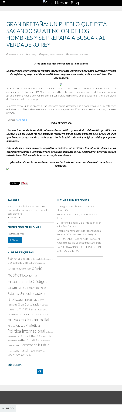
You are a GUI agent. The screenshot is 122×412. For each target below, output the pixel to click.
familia (34, 300)
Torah (25, 350)
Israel (33, 309)
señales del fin (13, 351)
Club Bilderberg (47, 259)
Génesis (44, 305)
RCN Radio (21, 119)
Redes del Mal (28, 336)
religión (35, 340)
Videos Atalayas (17, 355)
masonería (29, 314)
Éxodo (28, 355)
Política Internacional (26, 331)
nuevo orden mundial (28, 319)
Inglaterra (44, 54)
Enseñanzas (18, 287)
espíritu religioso (37, 287)
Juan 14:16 (14, 217)
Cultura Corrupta (36, 262)
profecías (49, 332)
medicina (40, 314)
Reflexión (23, 340)
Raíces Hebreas (14, 336)
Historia (11, 310)
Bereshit (36, 259)
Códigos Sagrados (19, 268)
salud (17, 345)
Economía (29, 275)
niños (46, 314)
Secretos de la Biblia (35, 345)
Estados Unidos (19, 293)
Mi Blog (32, 54)
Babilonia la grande (20, 258)
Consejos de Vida (18, 262)
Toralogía (35, 350)
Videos (43, 351)
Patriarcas (11, 326)
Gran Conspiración (29, 304)
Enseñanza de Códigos (27, 281)
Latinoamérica (14, 314)
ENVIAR (14, 239)
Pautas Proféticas (56, 54)
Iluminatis (22, 309)
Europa (26, 299)
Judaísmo (42, 309)
